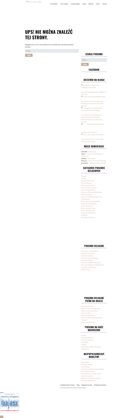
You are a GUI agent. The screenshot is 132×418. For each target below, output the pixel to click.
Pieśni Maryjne (86, 183)
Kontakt (104, 4)
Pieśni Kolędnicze (87, 340)
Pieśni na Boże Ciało (88, 208)
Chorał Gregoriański (88, 190)
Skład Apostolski (87, 376)
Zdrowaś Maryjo (86, 364)
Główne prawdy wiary (88, 380)
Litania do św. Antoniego (97, 163)
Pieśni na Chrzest (87, 306)
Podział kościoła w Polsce (67, 385)
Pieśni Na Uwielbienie (88, 203)
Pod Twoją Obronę (87, 371)
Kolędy (84, 4)
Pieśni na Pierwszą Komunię (90, 308)
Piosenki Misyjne (87, 260)
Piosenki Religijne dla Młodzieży (92, 265)
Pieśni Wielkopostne (88, 213)
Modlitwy (91, 4)
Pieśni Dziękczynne (87, 185)
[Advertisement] (66, 13)
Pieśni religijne (64, 4)
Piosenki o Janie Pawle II (89, 251)
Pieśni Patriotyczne (88, 322)
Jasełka (83, 344)
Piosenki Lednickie (87, 253)
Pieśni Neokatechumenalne (90, 201)
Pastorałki (84, 342)
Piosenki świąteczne (88, 217)
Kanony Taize (85, 269)
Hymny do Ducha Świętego (97, 161)
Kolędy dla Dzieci (87, 338)
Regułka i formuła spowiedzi (91, 378)
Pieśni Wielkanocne (88, 210)
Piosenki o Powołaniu (88, 267)
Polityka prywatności (100, 385)
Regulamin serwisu (87, 385)
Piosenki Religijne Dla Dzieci (91, 262)
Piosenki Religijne (75, 4)
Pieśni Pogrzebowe (88, 315)
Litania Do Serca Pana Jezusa (91, 374)
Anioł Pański (85, 367)
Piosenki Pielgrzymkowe (89, 258)
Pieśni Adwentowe (87, 181)
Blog (78, 385)
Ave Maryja (92, 151)
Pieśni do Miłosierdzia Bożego (91, 192)
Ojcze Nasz (85, 362)
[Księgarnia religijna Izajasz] (9, 413)
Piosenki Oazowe (87, 256)
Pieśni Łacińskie (86, 194)
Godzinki (84, 215)
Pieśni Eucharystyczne (89, 187)
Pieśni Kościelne (87, 206)
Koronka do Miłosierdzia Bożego (92, 369)
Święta (98, 4)
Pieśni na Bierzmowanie (89, 311)
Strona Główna (54, 4)
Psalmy (83, 178)
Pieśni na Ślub (86, 313)
